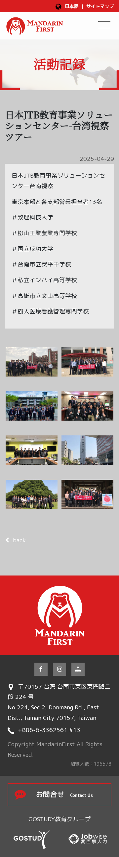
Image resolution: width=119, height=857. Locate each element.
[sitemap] (78, 669)
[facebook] (41, 669)
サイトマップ (100, 6)
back (19, 540)
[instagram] (59, 669)
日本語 (72, 6)
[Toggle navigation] (104, 25)
